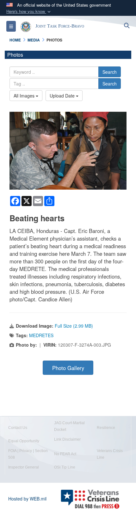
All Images (25, 95)
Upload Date (63, 95)
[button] (29, 11)
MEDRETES (41, 335)
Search (109, 72)
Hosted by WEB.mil (27, 498)
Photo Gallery (68, 368)
